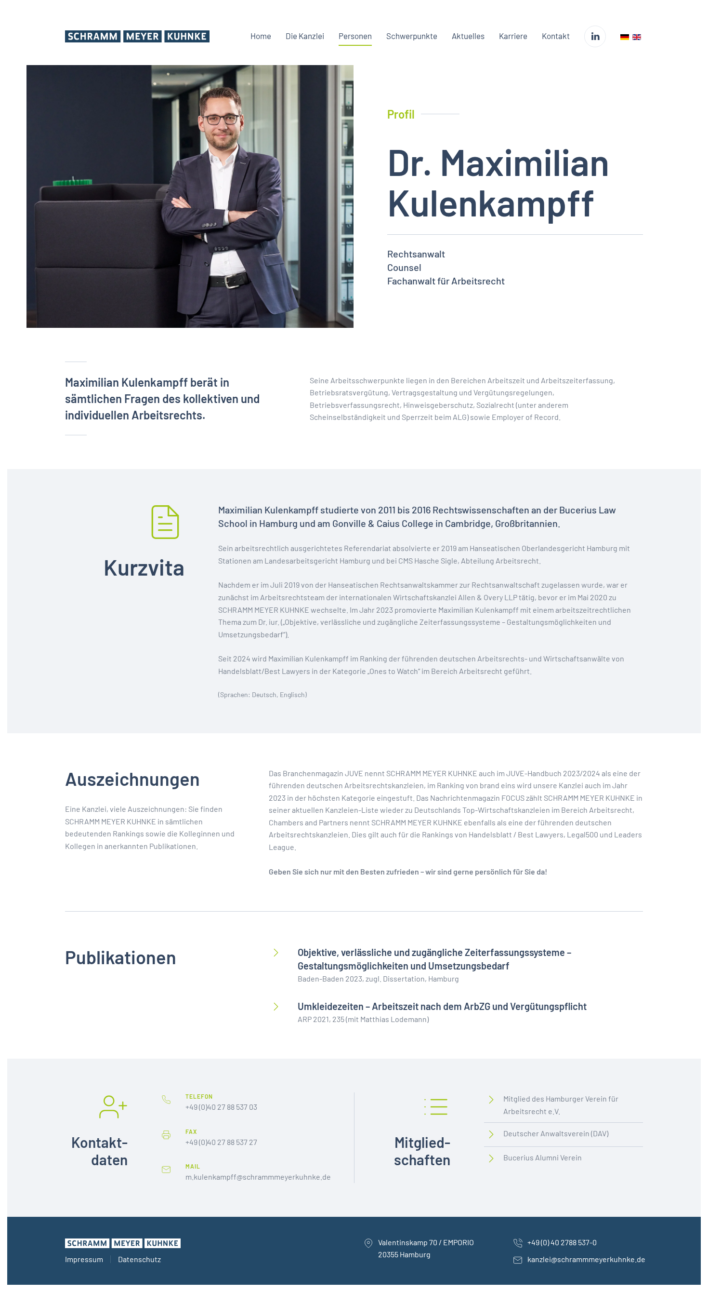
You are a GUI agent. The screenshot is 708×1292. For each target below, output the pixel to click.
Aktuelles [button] (468, 35)
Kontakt (556, 35)
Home (260, 35)
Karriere (513, 35)
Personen (355, 35)
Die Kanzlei (305, 35)
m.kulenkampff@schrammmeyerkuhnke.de (258, 1176)
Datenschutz (139, 1259)
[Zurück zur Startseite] (137, 36)
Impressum (84, 1259)
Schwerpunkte (411, 35)
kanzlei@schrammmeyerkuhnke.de (586, 1259)
